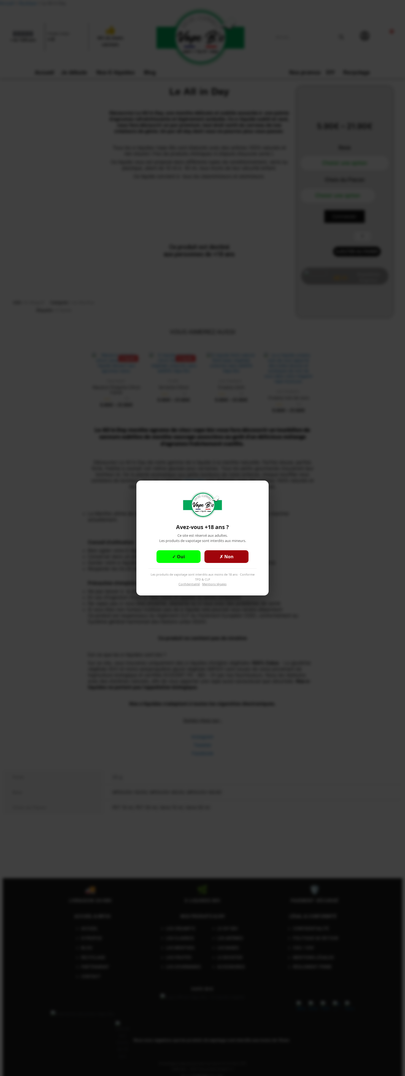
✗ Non (227, 557)
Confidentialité (189, 584)
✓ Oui (178, 557)
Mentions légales (214, 584)
